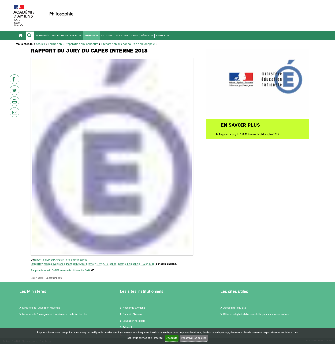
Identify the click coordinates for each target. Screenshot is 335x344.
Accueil (40, 44)
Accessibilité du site (234, 307)
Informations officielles (66, 35)
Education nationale (134, 320)
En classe (106, 35)
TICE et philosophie (127, 35)
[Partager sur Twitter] (15, 91)
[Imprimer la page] (15, 102)
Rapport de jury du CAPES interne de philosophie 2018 (61, 270)
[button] (29, 35)
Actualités (42, 35)
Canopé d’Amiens (132, 314)
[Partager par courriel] (12, 109)
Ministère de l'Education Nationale (41, 307)
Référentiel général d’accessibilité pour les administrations (256, 314)
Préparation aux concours (81, 44)
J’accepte (171, 338)
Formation (91, 35)
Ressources (162, 35)
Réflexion (147, 35)
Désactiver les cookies (193, 338)
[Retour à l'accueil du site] (21, 35)
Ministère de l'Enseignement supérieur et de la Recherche (54, 314)
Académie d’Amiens (134, 307)
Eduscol (127, 327)
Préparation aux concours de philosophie (128, 44)
